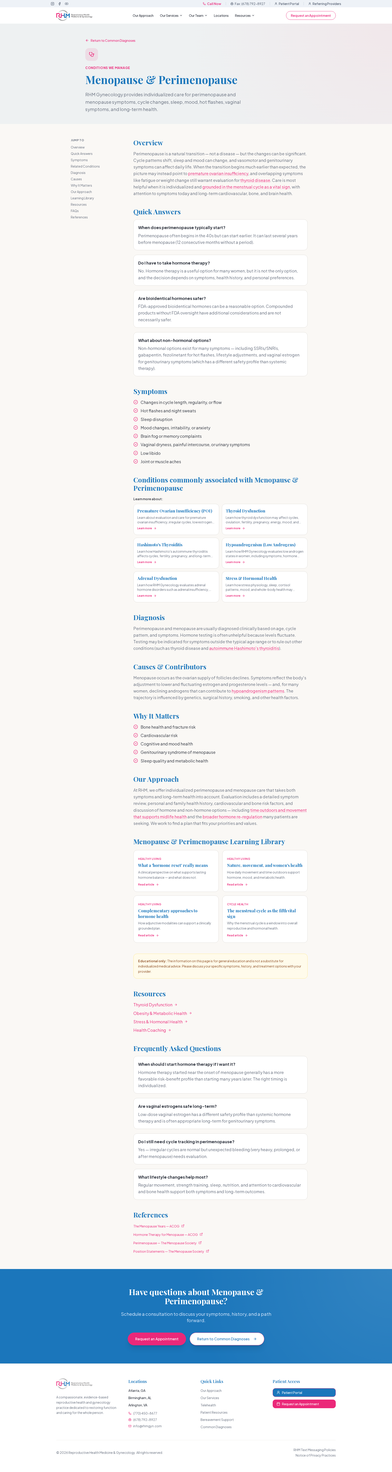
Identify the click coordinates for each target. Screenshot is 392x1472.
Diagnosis (78, 173)
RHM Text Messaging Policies (315, 1450)
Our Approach (143, 15)
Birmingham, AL (139, 1398)
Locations (221, 15)
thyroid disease (255, 180)
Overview (78, 147)
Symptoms (79, 160)
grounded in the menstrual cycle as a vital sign (246, 186)
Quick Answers (82, 153)
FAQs (75, 211)
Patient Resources (214, 1412)
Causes (76, 179)
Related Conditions (85, 166)
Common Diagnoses (216, 1427)
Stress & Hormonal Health (158, 1021)
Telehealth (208, 1405)
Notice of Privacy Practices (316, 1455)
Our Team (196, 15)
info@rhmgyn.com (147, 1426)
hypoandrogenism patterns (258, 690)
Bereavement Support (217, 1420)
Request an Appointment (311, 15)
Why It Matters (81, 185)
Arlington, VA (137, 1405)
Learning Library (82, 198)
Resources (243, 15)
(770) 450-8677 (145, 1413)
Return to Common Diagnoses (113, 40)
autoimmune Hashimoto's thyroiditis (244, 648)
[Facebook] (59, 3)
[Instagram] (52, 3)
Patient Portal (289, 4)
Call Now (214, 4)
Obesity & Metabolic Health (160, 1013)
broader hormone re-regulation (232, 816)
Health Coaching (149, 1030)
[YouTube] (66, 3)
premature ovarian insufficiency (218, 173)
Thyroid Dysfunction (152, 1004)
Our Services (169, 15)
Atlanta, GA (136, 1390)
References (79, 217)
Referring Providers (327, 4)
